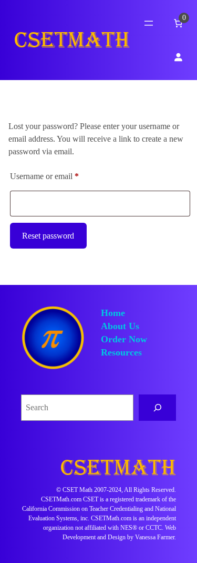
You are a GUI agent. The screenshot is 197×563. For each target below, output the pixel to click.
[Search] (157, 407)
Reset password (48, 235)
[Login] (178, 56)
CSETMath (72, 40)
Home (113, 313)
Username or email (59, 176)
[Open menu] (148, 23)
